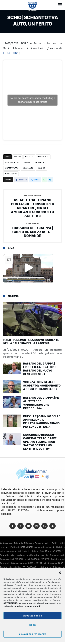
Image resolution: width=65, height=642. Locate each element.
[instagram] (36, 526)
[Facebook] (12, 526)
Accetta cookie (32, 615)
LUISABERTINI (12, 162)
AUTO (18, 157)
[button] (60, 572)
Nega (32, 624)
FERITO (29, 157)
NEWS (27, 162)
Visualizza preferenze (32, 633)
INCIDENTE (44, 157)
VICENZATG (11, 174)
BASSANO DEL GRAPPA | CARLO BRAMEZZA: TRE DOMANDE (32, 230)
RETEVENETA (12, 168)
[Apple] (52, 526)
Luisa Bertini (11, 53)
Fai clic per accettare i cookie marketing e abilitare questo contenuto (32, 100)
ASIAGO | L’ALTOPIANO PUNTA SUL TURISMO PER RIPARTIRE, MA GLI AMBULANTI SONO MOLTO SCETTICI (32, 206)
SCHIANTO (29, 168)
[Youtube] (28, 526)
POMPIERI (40, 162)
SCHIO (42, 168)
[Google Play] (44, 526)
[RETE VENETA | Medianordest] (32, 2)
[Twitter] (20, 526)
